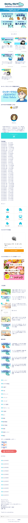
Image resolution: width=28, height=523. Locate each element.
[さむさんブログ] (14, 7)
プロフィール (6, 408)
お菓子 (4, 387)
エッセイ (5, 380)
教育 (4, 418)
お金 (4, 390)
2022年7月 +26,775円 (7, 191)
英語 (4, 428)
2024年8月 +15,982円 (7, 153)
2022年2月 (5, 491)
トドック (5, 397)
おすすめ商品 (6, 383)
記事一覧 (3, 508)
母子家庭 (5, 425)
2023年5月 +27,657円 (7, 176)
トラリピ (5, 401)
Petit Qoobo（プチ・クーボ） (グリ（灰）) (13, 244)
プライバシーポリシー (6, 502)
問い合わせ (3, 505)
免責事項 (18, 519)
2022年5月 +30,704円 (7, 194)
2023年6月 (5, 471)
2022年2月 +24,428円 (7, 198)
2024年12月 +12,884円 (7, 147)
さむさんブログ (5, 501)
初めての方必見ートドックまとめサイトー (11, 504)
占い (4, 415)
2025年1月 (5, 464)
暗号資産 (5, 421)
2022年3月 (5, 488)
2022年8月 (5, 474)
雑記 (4, 435)
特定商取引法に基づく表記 (7, 507)
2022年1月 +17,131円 (7, 200)
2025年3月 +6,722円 (7, 143)
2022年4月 (5, 485)
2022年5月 (5, 481)
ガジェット (5, 394)
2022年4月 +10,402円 (7, 195)
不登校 (4, 411)
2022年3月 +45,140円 (7, 197)
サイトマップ (4, 499)
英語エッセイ (6, 432)
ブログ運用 (5, 404)
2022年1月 (5, 495)
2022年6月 (5, 478)
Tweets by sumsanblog (7, 512)
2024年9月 (5, 467)
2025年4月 (5, 460)
